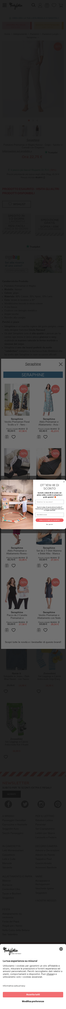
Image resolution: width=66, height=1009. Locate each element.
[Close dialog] (64, 482)
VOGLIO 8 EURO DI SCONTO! (49, 520)
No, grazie (49, 524)
